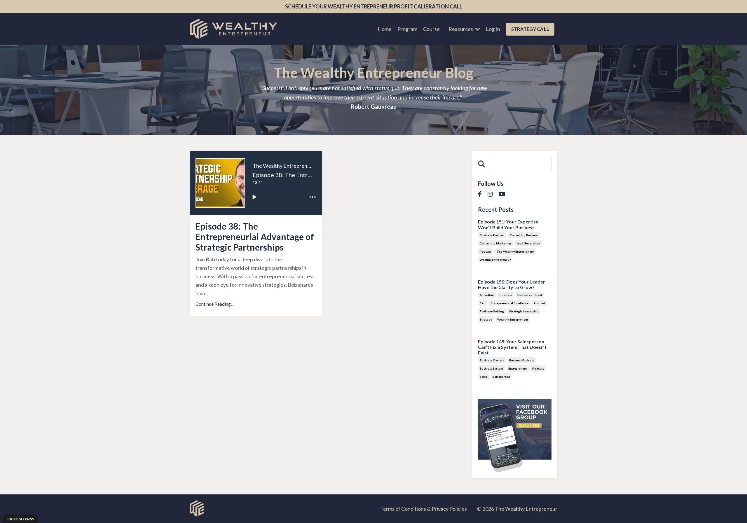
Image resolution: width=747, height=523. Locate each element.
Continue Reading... (214, 304)
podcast (485, 251)
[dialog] (20, 519)
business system (491, 368)
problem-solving (492, 311)
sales (483, 376)
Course (431, 29)
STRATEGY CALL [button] (530, 29)
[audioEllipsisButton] (313, 196)
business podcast (492, 235)
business (506, 295)
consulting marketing (495, 243)
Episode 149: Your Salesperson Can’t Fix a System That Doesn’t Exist (512, 347)
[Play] (254, 196)
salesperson (501, 376)
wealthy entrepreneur (495, 259)
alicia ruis (487, 295)
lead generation (528, 243)
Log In (493, 29)
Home (385, 29)
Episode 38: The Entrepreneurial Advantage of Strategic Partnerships (255, 236)
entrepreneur (517, 368)
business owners (492, 360)
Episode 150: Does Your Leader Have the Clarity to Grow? (511, 284)
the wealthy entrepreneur (515, 251)
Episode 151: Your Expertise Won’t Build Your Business (508, 224)
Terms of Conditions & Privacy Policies (423, 508)
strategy (486, 319)
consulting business (524, 235)
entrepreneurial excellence (509, 303)
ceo (483, 303)
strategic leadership (523, 311)
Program (407, 29)
